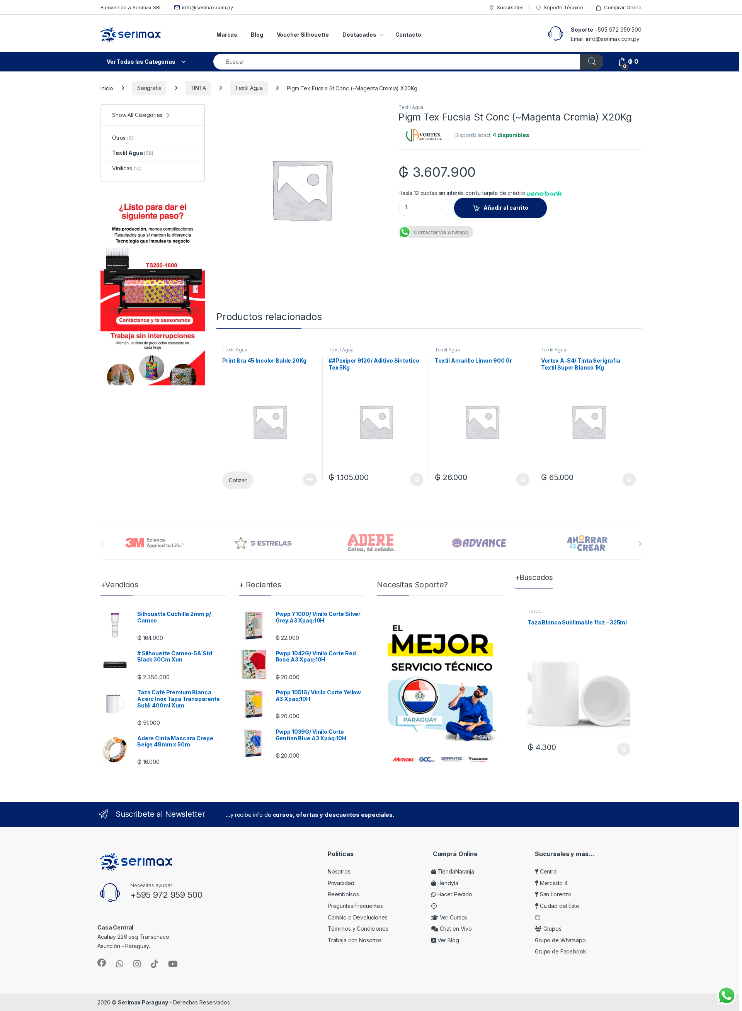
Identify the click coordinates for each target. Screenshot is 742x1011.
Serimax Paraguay (143, 1002)
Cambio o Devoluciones (358, 917)
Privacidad (341, 883)
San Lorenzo (555, 894)
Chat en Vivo (455, 928)
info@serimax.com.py (207, 7)
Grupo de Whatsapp (560, 940)
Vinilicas (126, 168)
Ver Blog (447, 940)
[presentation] (640, 543)
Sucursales (510, 7)
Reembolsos (343, 894)
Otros (122, 137)
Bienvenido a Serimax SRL (131, 7)
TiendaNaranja (455, 871)
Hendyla (447, 883)
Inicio (106, 88)
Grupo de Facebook (560, 951)
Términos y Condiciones (358, 928)
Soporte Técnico (563, 7)
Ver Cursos (452, 917)
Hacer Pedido (454, 894)
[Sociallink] (101, 962)
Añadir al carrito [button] (415, 479)
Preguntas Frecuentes (355, 905)
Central (548, 871)
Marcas (226, 34)
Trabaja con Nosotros (355, 940)
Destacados (359, 34)
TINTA (198, 88)
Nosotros (339, 871)
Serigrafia (149, 88)
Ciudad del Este (558, 905)
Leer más (310, 479)
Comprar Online (623, 7)
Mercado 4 (552, 883)
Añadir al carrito (505, 207)
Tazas (534, 611)
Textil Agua (249, 88)
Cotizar (238, 480)
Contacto (408, 34)
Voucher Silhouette (303, 34)
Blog (257, 34)
